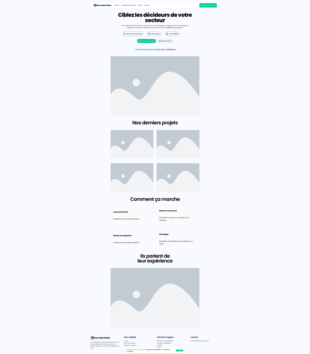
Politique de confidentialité (153, 349)
